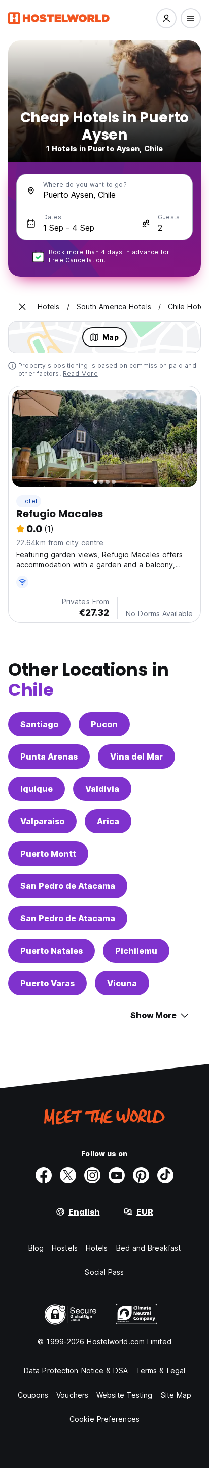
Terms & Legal (160, 1370)
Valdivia (102, 789)
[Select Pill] (166, 18)
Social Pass (104, 1272)
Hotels (97, 1247)
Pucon (104, 724)
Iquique (36, 789)
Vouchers (72, 1395)
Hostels (65, 1247)
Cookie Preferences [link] (104, 1419)
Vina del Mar (136, 756)
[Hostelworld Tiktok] (165, 1175)
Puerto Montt (48, 854)
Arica (108, 821)
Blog (36, 1247)
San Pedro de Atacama (67, 886)
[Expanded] (22, 307)
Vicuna (122, 983)
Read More (80, 373)
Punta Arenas (49, 756)
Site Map (176, 1395)
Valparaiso (42, 821)
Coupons (33, 1395)
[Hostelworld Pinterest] (141, 1175)
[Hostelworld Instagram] (92, 1175)
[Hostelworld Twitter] (68, 1175)
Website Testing (124, 1395)
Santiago (39, 724)
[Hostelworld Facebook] (44, 1175)
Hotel (28, 501)
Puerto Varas (47, 983)
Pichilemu (136, 951)
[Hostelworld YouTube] (117, 1175)
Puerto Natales (51, 951)
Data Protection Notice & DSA (76, 1370)
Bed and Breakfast (148, 1247)
